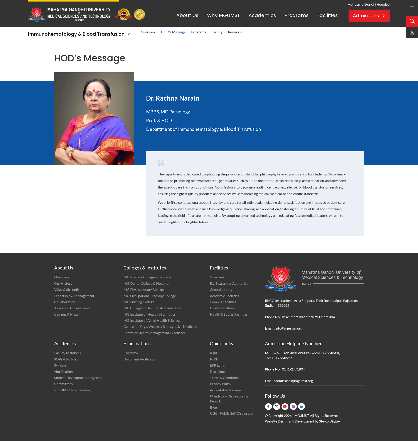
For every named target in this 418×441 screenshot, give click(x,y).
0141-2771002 (293, 317)
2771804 (328, 317)
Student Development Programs (78, 377)
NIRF (214, 359)
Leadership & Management (74, 296)
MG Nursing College (138, 302)
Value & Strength (66, 289)
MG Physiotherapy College (143, 289)
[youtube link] (284, 406)
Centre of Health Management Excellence (154, 333)
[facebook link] (268, 406)
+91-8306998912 (278, 358)
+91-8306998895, (297, 353)
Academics (262, 15)
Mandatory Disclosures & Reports (229, 398)
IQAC (214, 353)
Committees (63, 384)
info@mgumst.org (288, 328)
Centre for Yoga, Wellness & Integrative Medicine (160, 326)
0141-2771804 (293, 369)
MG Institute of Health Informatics (149, 314)
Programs (296, 15)
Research (235, 32)
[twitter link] (276, 406)
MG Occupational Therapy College (149, 296)
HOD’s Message (173, 32)
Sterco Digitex (329, 421)
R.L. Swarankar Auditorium (229, 283)
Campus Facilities (223, 302)
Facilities (327, 15)
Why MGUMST (223, 15)
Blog (213, 407)
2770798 (313, 317)
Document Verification (140, 359)
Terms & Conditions (224, 377)
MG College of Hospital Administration (152, 308)
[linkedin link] (301, 406)
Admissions (366, 15)
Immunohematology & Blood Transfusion (76, 34)
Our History (63, 283)
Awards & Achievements (72, 308)
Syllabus (60, 365)
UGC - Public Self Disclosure (231, 413)
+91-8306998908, (326, 353)
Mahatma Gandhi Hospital (369, 4)
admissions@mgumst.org (294, 381)
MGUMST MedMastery (72, 390)
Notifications (64, 371)
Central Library (221, 289)
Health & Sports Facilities (229, 314)
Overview (148, 32)
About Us (187, 15)
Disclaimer (218, 371)
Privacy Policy (220, 384)
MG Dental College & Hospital (146, 283)
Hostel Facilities (222, 308)
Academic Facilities (224, 296)
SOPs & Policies (66, 359)
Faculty (216, 32)
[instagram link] (293, 406)
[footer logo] (314, 279)
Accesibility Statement (227, 390)
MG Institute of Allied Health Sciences (151, 320)
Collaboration (64, 302)
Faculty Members (67, 353)
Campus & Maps (66, 314)
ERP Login (217, 365)
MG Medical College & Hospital (147, 277)
